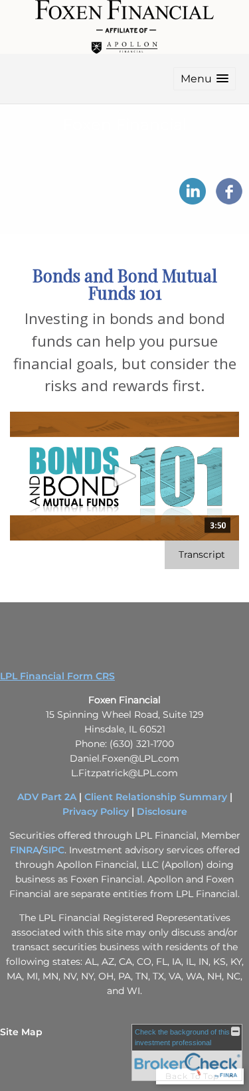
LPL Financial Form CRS (57, 676)
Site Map (21, 1032)
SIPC (53, 850)
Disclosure (162, 811)
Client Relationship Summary (155, 797)
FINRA (24, 850)
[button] (204, 78)
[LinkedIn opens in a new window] (192, 200)
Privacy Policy (95, 811)
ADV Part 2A (46, 797)
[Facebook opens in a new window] (229, 200)
